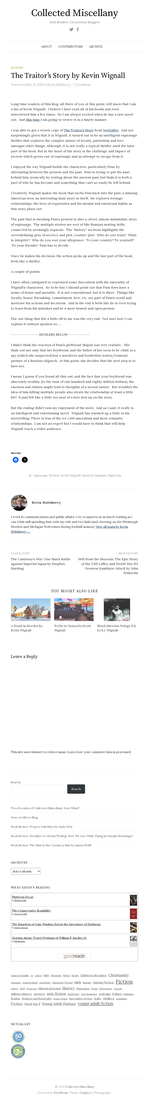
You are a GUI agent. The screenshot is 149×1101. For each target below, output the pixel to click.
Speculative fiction (80, 998)
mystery (88, 475)
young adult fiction (95, 1003)
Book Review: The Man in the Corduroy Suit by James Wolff (51, 845)
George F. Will (21, 914)
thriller (97, 998)
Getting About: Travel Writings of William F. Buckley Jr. (49, 938)
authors (38, 975)
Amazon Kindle (20, 975)
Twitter (17, 1004)
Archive (95, 47)
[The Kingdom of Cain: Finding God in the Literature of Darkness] (133, 927)
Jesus (94, 988)
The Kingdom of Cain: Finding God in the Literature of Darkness (56, 924)
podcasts (104, 994)
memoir (118, 988)
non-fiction (56, 993)
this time (33, 120)
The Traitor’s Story (79, 130)
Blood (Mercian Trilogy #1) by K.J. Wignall (116, 628)
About (46, 47)
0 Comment (82, 84)
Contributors (70, 47)
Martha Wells (20, 900)
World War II (32, 1004)
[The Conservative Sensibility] (133, 913)
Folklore (14, 988)
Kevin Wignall (70, 475)
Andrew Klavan (21, 928)
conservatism (30, 982)
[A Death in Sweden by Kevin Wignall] (31, 609)
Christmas (16, 982)
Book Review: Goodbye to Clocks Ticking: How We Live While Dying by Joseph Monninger (72, 836)
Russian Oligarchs (108, 475)
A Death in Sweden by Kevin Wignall (27, 628)
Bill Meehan (20, 941)
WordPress (61, 1092)
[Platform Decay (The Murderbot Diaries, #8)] (133, 900)
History (68, 988)
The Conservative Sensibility (31, 910)
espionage (40, 475)
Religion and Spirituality (37, 998)
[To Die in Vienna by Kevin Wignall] (74, 609)
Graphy (84, 1092)
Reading (15, 998)
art (32, 975)
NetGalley (111, 130)
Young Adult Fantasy (59, 1003)
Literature (105, 988)
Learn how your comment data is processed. (99, 752)
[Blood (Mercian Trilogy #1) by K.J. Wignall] (117, 609)
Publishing (128, 994)
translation (121, 998)
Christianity (118, 975)
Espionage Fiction (62, 982)
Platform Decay (22, 897)
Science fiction (60, 998)
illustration (82, 988)
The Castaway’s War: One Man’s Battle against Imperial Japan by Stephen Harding (41, 563)
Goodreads (31, 988)
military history (21, 994)
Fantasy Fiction (103, 982)
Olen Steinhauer (89, 994)
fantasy (87, 982)
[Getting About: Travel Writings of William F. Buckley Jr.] (133, 941)
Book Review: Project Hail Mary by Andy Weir (42, 826)
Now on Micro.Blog (24, 817)
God (22, 988)
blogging (56, 975)
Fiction (54, 475)
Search (15, 782)
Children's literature (93, 975)
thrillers (108, 998)
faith (77, 982)
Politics (117, 994)
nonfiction (73, 994)
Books (75, 975)
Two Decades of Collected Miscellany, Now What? (45, 808)
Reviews (17, 68)
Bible (46, 975)
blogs (66, 975)
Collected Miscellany (74, 13)
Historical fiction (49, 988)
